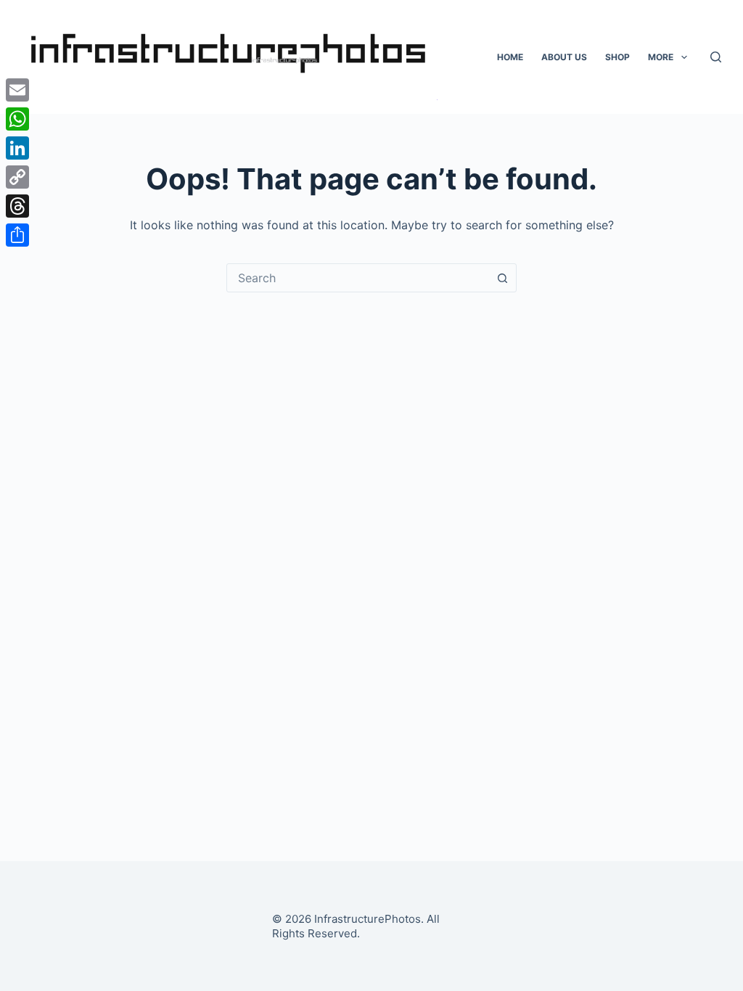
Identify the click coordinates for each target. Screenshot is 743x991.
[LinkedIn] (17, 148)
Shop (617, 57)
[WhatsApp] (17, 118)
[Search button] (502, 278)
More (660, 57)
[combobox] (357, 277)
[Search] (715, 57)
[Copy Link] (17, 177)
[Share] (17, 235)
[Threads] (17, 206)
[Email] (17, 89)
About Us (564, 57)
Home (510, 57)
